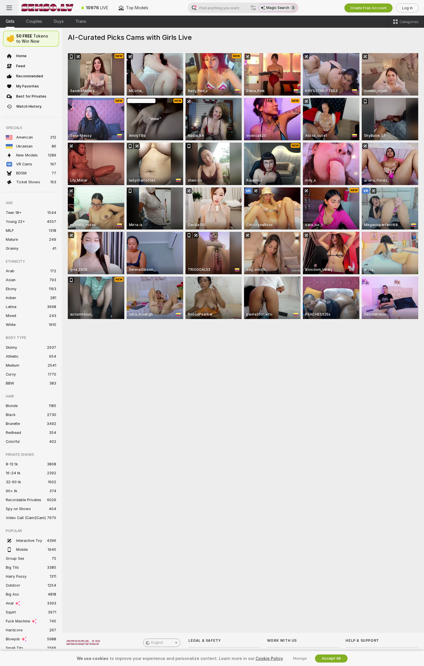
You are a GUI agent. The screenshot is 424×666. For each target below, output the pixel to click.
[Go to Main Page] (47, 8)
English (157, 643)
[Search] (253, 8)
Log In (407, 8)
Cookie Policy (269, 658)
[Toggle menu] (9, 8)
